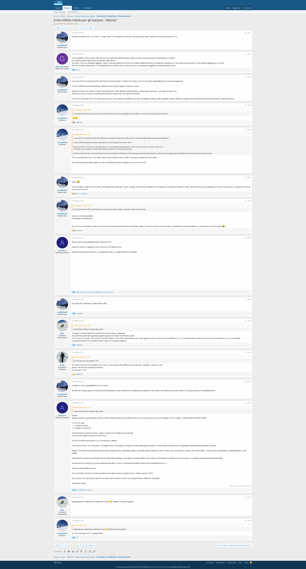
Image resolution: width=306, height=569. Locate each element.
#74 (249, 497)
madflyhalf (59, 24)
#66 (249, 178)
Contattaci (210, 562)
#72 (249, 382)
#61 (249, 33)
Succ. (91, 28)
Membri (87, 8)
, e (83, 490)
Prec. (58, 28)
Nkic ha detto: (78, 525)
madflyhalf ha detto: (80, 110)
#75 (249, 521)
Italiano (59, 562)
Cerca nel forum (72, 12)
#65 (249, 130)
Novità (76, 8)
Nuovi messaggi (59, 12)
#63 (249, 77)
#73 (249, 403)
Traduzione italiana (160, 567)
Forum (67, 8)
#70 (249, 321)
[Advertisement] (161, 271)
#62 (249, 54)
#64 (249, 105)
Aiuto (240, 562)
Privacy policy (232, 562)
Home (58, 8)
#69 (249, 299)
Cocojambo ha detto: (80, 206)
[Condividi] (245, 32)
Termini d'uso (220, 562)
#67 (249, 201)
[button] (81, 8)
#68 (249, 238)
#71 (249, 352)
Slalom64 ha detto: (80, 357)
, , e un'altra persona (94, 292)
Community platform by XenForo (135, 567)
